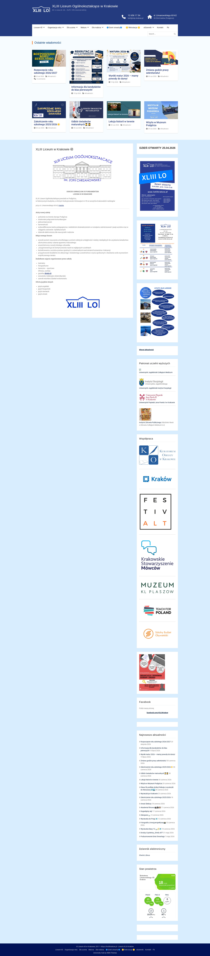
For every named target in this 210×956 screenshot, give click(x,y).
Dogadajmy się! (146, 811)
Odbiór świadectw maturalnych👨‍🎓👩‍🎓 (81, 123)
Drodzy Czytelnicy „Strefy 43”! (152, 833)
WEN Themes (112, 953)
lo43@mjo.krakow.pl (135, 18)
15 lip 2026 (77, 93)
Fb (168, 27)
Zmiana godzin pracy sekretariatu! (157, 71)
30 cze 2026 (152, 76)
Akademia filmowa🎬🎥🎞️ (151, 807)
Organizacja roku (54, 27)
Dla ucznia (71, 27)
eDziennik (148, 27)
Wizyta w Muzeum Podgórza (156, 124)
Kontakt (160, 27)
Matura (83, 27)
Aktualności (52, 76)
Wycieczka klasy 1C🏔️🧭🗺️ (151, 829)
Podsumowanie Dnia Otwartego (153, 836)
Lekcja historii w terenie (121, 121)
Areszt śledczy (146, 804)
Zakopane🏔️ (145, 815)
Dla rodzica (96, 27)
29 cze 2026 (152, 129)
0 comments (41, 79)
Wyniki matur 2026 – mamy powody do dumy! (123, 77)
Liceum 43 (38, 27)
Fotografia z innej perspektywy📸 (153, 823)
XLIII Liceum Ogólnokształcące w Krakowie (85, 6)
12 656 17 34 (134, 15)
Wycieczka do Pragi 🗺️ (149, 819)
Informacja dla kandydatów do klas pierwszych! (86, 88)
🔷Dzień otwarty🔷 (114, 27)
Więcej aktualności (146, 350)
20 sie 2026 (40, 76)
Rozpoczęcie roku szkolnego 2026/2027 (45, 71)
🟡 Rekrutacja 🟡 (133, 27)
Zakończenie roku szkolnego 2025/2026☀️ (47, 123)
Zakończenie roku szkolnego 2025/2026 (156, 797)
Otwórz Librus (144, 855)
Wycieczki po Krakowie (149, 794)
